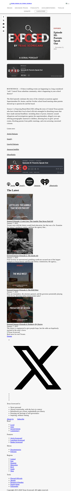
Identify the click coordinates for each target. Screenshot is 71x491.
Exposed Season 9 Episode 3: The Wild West (22, 290)
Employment (14, 484)
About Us (10, 419)
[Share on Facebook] (3, 17)
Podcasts (34, 8)
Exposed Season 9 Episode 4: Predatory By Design (25, 324)
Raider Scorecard (16, 442)
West (12, 471)
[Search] (67, 3)
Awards (13, 480)
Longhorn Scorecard (17, 440)
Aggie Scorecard (16, 438)
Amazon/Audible (13, 149)
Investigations (15, 429)
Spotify (9, 139)
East (11, 461)
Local (12, 425)
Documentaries (48, 8)
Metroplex (14, 465)
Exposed (57, 28)
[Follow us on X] (37, 394)
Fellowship (14, 486)
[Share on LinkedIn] (3, 24)
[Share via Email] (3, 27)
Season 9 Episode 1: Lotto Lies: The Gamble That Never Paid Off (30, 221)
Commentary (15, 431)
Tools (60, 8)
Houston (13, 463)
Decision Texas (21, 8)
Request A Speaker (17, 482)
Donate (27, 11)
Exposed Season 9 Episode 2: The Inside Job (22, 256)
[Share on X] (3, 20)
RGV (12, 467)
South (12, 469)
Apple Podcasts (12, 134)
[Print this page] (3, 31)
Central (13, 459)
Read (9, 8)
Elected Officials (16, 478)
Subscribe (40, 11)
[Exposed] (28, 59)
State (12, 427)
